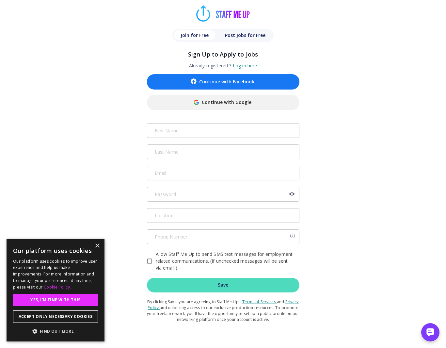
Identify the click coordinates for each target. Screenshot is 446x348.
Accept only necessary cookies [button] (56, 316)
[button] (55, 331)
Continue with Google (226, 102)
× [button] (97, 245)
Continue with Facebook (226, 81)
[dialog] (55, 290)
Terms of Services (259, 302)
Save (223, 285)
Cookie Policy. (57, 287)
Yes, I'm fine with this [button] (55, 300)
